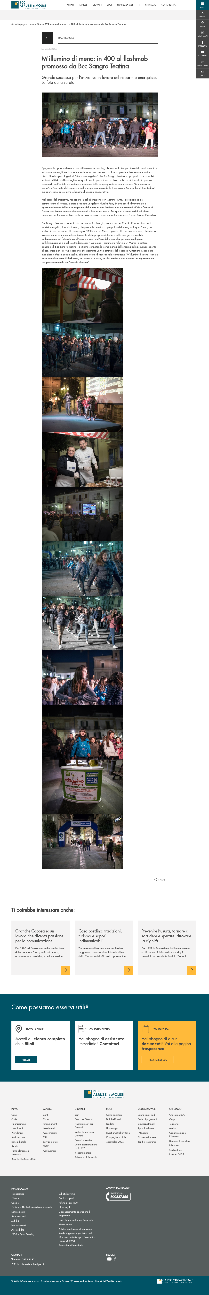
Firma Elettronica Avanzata (20, 1152)
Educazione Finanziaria (71, 1245)
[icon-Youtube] (109, 1259)
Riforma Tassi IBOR (80, 1202)
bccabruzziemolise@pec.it (30, 1264)
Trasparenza (17, 1193)
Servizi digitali (50, 1141)
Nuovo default (31, 1225)
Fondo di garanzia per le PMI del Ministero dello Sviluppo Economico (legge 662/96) (79, 1237)
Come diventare (114, 1114)
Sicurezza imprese (147, 1137)
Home (31, 23)
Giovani (80, 1108)
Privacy (15, 1198)
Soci (109, 1108)
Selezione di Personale (86, 1157)
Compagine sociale (116, 1137)
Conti (14, 1114)
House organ (112, 1128)
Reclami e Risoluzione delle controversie (31, 1207)
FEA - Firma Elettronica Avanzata (76, 1219)
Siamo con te (65, 1224)
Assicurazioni (18, 1137)
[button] (202, 5)
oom (77, 1114)
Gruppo (173, 1119)
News (39, 23)
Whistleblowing (67, 1193)
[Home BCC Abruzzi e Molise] (28, 5)
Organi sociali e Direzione (177, 1134)
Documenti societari (179, 1141)
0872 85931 (29, 1259)
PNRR (46, 1146)
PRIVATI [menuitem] (70, 5)
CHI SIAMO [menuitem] (150, 5)
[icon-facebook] (115, 1259)
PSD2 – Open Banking (32, 1234)
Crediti (118, 1280)
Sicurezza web (146, 1108)
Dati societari (18, 1211)
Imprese (47, 1108)
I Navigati (143, 1132)
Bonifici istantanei (147, 1141)
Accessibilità (17, 1229)
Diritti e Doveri (113, 1119)
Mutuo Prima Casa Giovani (84, 1133)
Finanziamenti (18, 1123)
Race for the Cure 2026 (23, 1158)
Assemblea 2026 (115, 1141)
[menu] (121, 5)
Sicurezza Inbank (146, 1123)
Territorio (173, 1123)
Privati (15, 1108)
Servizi (14, 1146)
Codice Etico (175, 1149)
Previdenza (17, 1132)
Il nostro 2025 (176, 1154)
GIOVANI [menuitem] (97, 5)
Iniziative (173, 1145)
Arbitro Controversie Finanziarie (80, 1228)
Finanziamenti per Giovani (84, 1125)
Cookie (15, 1202)
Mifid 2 (15, 1220)
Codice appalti (78, 1198)
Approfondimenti (146, 1128)
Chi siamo (175, 1108)
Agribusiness (49, 1150)
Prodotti (110, 1123)
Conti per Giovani (84, 1119)
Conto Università (83, 1140)
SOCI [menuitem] (109, 5)
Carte (14, 1119)
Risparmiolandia (83, 1152)
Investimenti (17, 1128)
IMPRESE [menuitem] (83, 5)
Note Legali (77, 1207)
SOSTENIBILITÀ (168, 5)
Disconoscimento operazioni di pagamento (74, 1213)
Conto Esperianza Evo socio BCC (86, 1146)
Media (172, 1128)
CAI (45, 1137)
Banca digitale (18, 1141)
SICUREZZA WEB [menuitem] (125, 5)
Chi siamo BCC (177, 1114)
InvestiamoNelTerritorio (118, 1132)
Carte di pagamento (148, 1119)
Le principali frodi (146, 1114)
